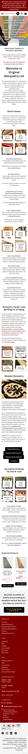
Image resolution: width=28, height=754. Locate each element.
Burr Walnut (6, 178)
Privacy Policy (5, 665)
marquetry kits (6, 331)
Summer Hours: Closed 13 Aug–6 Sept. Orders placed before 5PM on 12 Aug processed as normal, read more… (14, 3)
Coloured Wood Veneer (8, 672)
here (20, 121)
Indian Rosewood (15, 216)
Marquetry (5, 667)
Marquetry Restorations (13, 453)
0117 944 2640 (8, 703)
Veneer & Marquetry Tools (17, 543)
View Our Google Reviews (14, 609)
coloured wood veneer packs (15, 202)
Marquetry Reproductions (13, 457)
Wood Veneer (5, 669)
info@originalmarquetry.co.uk (13, 706)
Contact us (5, 435)
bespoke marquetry (10, 333)
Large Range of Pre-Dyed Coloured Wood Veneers (14, 22)
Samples (4, 646)
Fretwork (14, 461)
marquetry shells (18, 329)
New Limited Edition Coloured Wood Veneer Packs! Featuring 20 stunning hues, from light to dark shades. (14, 35)
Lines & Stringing (9, 342)
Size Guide (5, 650)
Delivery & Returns (7, 661)
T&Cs (3, 663)
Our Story (4, 622)
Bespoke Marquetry (14, 449)
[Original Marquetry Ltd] (11, 12)
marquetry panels (7, 329)
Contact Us (5, 641)
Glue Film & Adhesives (14, 545)
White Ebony (16, 168)
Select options (7, 586)
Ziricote (23, 214)
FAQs (3, 644)
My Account (5, 652)
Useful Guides (6, 648)
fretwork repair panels (18, 331)
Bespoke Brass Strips (8, 633)
